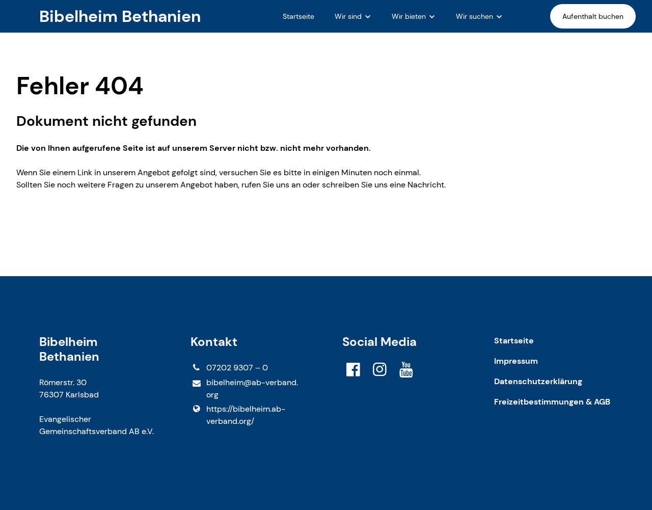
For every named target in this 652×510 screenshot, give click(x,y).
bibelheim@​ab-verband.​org (252, 388)
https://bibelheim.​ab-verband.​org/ (245, 415)
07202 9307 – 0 (237, 367)
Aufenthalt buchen (592, 16)
